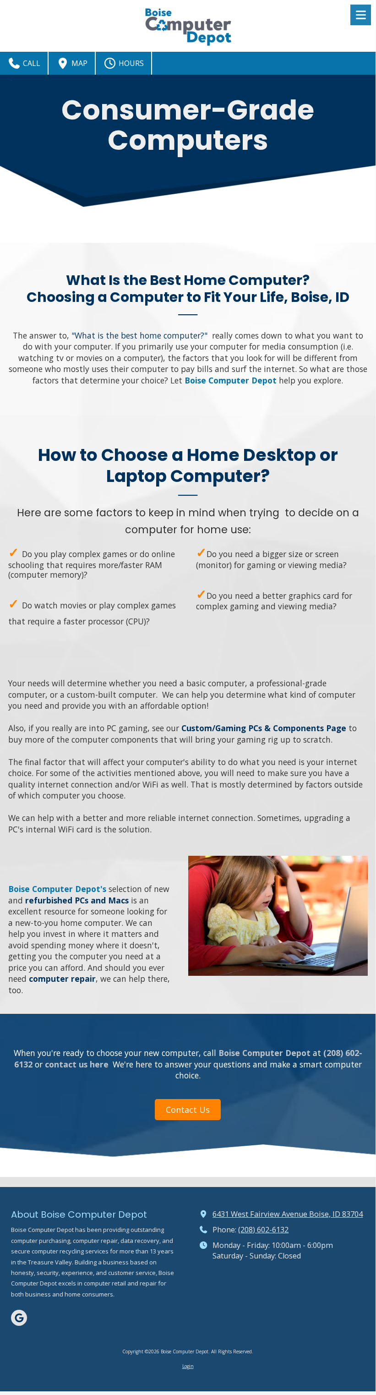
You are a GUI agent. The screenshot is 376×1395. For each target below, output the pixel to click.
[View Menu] (360, 15)
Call (30, 63)
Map (78, 63)
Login (188, 1366)
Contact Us (188, 1109)
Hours (130, 63)
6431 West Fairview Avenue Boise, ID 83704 (288, 1214)
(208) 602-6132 (263, 1230)
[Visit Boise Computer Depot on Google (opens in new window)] (19, 1318)
